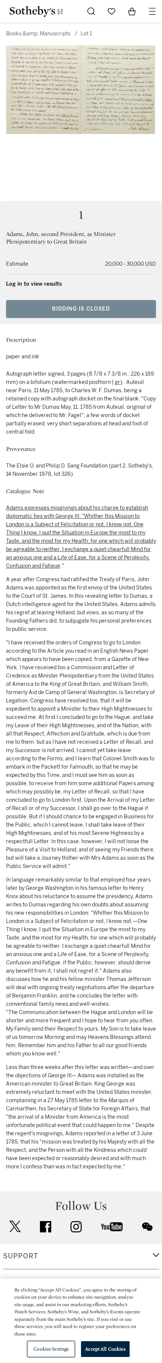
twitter (15, 1226)
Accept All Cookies (105, 1349)
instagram (76, 1226)
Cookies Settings (51, 1349)
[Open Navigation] (152, 11)
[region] (81, 1321)
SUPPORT (20, 1256)
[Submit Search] (91, 11)
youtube (112, 1226)
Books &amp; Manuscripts (38, 33)
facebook (45, 1226)
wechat (147, 1226)
